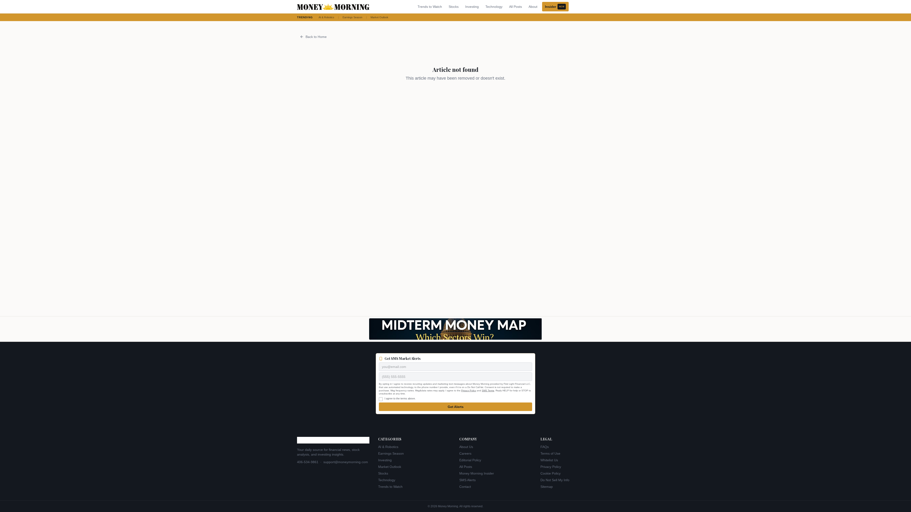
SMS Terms (488, 390)
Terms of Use (550, 453)
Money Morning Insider (476, 473)
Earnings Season (352, 17)
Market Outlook (379, 17)
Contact (465, 487)
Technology (493, 7)
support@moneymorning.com (345, 462)
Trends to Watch (430, 7)
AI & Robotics (326, 17)
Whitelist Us (549, 460)
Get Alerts (456, 407)
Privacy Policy (468, 390)
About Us (466, 447)
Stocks (454, 7)
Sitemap (546, 487)
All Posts (515, 7)
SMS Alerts (467, 480)
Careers (465, 453)
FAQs (544, 447)
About (533, 7)
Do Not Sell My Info (554, 480)
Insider (554, 7)
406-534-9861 (307, 462)
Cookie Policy (550, 473)
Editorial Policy (470, 460)
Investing (472, 7)
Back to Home (316, 37)
